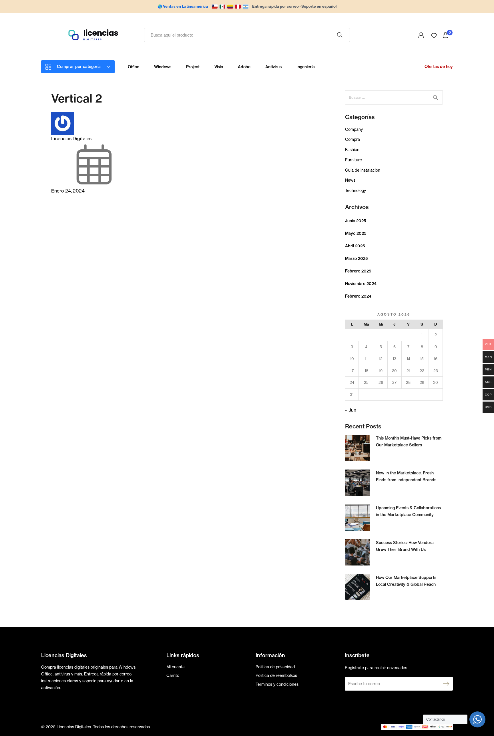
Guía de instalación (362, 170)
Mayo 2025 (355, 233)
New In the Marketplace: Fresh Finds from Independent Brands (406, 476)
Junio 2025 (355, 220)
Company (354, 129)
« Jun (350, 410)
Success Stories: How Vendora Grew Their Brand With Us (405, 546)
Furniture (353, 159)
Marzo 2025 (356, 258)
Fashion (352, 149)
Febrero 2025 (358, 271)
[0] (445, 35)
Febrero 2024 (358, 296)
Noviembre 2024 (361, 283)
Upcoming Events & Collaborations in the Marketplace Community (408, 511)
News (350, 180)
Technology (355, 190)
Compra (352, 139)
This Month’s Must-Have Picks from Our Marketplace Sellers (408, 442)
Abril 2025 (355, 245)
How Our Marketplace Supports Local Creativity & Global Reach (406, 581)
